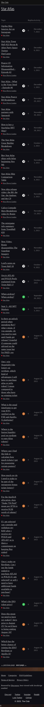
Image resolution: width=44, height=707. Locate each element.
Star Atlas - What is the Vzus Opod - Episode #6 (9, 84)
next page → (21, 665)
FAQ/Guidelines (25, 675)
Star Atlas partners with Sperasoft (7, 112)
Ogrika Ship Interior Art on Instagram (8, 29)
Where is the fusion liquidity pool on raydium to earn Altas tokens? (8, 435)
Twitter (17, 695)
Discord (8, 695)
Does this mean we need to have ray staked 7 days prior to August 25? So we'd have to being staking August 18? (9, 623)
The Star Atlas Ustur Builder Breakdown (7, 143)
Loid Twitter (17, 698)
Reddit (36, 695)
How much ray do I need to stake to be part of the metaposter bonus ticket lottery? (9, 481)
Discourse (15, 685)
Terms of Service (8, 680)
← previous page (8, 665)
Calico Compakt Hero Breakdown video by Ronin (9, 211)
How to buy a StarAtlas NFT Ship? (8, 127)
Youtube (27, 695)
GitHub (29, 698)
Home (3, 675)
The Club (4, 2)
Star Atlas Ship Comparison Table (8, 177)
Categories (12, 675)
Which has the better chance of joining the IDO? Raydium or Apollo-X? (9, 647)
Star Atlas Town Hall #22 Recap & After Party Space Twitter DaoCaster (9, 47)
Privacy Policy (23, 680)
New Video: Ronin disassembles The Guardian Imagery (9, 247)
